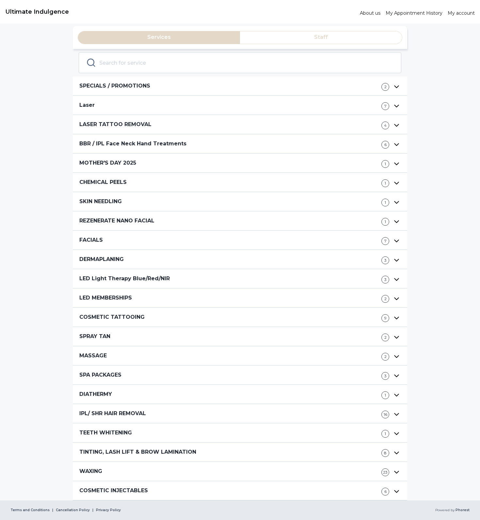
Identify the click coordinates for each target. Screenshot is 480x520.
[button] (240, 86)
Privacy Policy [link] (108, 510)
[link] (180, 11)
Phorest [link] (463, 510)
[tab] (159, 37)
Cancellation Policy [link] (73, 510)
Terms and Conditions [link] (30, 510)
